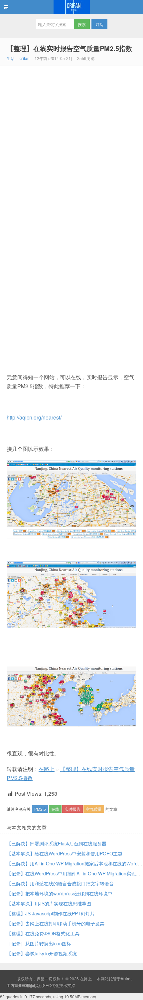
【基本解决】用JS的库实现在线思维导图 (49, 903)
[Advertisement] (71, 141)
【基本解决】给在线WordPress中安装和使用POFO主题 (64, 853)
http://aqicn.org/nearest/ (34, 417)
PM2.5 (40, 809)
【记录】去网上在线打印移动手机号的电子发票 (55, 923)
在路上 (71, 7)
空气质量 (94, 809)
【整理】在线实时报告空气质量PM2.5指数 (69, 48)
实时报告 (72, 809)
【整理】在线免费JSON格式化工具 (43, 933)
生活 (11, 58)
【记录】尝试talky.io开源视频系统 (42, 953)
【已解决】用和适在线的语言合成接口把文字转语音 (60, 883)
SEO (47, 985)
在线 (55, 809)
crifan (25, 58)
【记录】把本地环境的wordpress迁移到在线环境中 (59, 893)
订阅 (99, 24)
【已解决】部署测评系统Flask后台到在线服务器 (56, 843)
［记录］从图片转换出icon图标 (39, 943)
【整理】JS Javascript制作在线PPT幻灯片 (51, 913)
